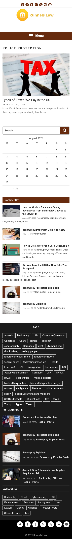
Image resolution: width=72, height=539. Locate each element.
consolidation (55, 249)
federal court (11, 362)
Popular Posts (53, 292)
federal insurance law (34, 362)
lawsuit (59, 372)
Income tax (51, 367)
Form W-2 (9, 367)
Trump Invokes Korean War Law (39, 417)
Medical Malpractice (15, 383)
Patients (36, 388)
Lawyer (8, 507)
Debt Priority (39, 253)
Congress (9, 340)
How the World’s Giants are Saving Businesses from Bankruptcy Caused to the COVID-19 (44, 210)
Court (49, 272)
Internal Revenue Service (34, 276)
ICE (21, 367)
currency (46, 340)
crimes (34, 340)
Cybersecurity (39, 497)
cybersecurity (11, 346)
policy (7, 393)
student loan (33, 399)
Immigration (34, 367)
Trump (25, 221)
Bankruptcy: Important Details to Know (43, 229)
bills (36, 335)
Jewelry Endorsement (16, 372)
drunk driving (11, 351)
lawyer (7, 377)
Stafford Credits (13, 399)
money (18, 221)
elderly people (30, 351)
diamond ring (54, 346)
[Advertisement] (36, 27)
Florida (54, 362)
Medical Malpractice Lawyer (45, 383)
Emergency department (17, 356)
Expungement (11, 502)
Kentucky (37, 372)
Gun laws (29, 502)
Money (10, 221)
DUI (55, 478)
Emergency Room (44, 356)
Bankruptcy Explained (34, 303)
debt (62, 272)
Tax (21, 280)
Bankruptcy (43, 218)
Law (63, 218)
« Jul (15, 188)
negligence (22, 388)
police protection (55, 388)
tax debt (32, 280)
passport (14, 280)
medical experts (42, 377)
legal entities (22, 377)
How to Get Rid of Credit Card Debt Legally (45, 245)
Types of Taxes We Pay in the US (26, 100)
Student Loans (12, 513)
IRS (64, 367)
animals (8, 335)
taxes (56, 399)
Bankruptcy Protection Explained (40, 287)
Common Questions (53, 335)
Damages (28, 346)
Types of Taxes (24, 404)
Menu (39, 35)
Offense (32, 507)
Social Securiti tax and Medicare (32, 393)
